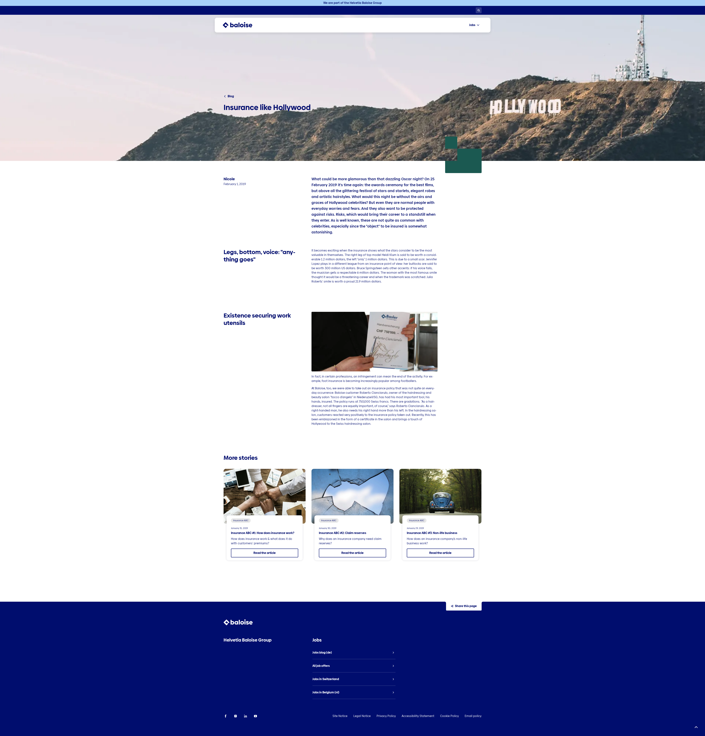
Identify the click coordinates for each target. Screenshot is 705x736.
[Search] (479, 10)
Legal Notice (362, 716)
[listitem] (354, 652)
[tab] (474, 25)
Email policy (473, 716)
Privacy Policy (386, 716)
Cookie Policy (449, 716)
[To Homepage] (241, 25)
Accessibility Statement (418, 716)
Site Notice (340, 716)
